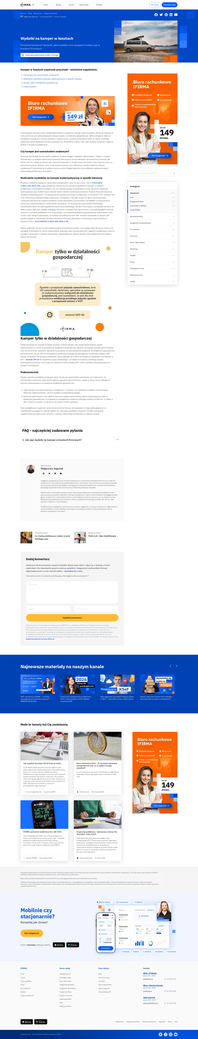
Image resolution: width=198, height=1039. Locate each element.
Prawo (132, 262)
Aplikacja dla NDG (65, 999)
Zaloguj (156, 5)
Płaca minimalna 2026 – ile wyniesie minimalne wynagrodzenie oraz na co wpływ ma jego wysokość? (97, 765)
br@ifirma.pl (147, 991)
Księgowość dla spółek (67, 985)
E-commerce (135, 229)
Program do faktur (66, 992)
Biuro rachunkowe (66, 981)
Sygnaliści (162, 1022)
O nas (22, 974)
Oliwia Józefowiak (86, 858)
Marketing (133, 249)
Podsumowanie (29, 86)
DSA (176, 1022)
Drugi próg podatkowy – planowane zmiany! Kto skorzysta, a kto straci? (97, 833)
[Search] (174, 173)
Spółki (132, 281)
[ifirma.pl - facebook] (160, 1034)
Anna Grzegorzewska (33, 792)
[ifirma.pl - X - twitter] (165, 1034)
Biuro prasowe (25, 988)
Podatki (133, 255)
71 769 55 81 (171, 991)
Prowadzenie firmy (137, 268)
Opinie (23, 985)
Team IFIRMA (135, 210)
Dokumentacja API (105, 992)
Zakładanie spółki (65, 978)
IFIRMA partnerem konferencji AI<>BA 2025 (42, 832)
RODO (170, 1022)
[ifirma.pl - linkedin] (170, 1034)
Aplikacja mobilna (65, 1006)
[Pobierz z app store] (59, 944)
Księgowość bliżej (136, 201)
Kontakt (23, 992)
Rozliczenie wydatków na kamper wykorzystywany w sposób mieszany (52, 79)
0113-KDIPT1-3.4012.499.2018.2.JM (51, 221)
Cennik (23, 978)
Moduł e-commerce (66, 996)
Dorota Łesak (84, 792)
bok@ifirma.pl (148, 979)
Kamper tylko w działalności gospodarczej (40, 83)
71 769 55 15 (171, 979)
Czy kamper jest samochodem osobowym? (41, 75)
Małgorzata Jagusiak (30, 17)
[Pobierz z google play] (72, 944)
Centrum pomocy (104, 978)
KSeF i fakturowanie (137, 242)
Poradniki (102, 981)
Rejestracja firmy (136, 275)
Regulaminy (119, 1022)
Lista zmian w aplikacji (138, 206)
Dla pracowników (136, 216)
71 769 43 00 (171, 1003)
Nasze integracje (104, 988)
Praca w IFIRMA (26, 981)
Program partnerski (27, 996)
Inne (132, 197)
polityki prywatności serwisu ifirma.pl (40, 639)
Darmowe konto (170, 5)
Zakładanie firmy (65, 974)
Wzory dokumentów (105, 985)
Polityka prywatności (133, 1022)
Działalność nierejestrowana (140, 223)
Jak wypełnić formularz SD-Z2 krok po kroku (42, 763)
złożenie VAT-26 (32, 359)
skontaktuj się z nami (73, 571)
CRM (61, 1003)
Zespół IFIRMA (31, 858)
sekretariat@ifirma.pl (150, 1003)
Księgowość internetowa (68, 988)
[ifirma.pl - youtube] (175, 1034)
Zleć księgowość (31, 933)
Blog (100, 974)
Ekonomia (133, 236)
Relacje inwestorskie (149, 1022)
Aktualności (134, 193)
